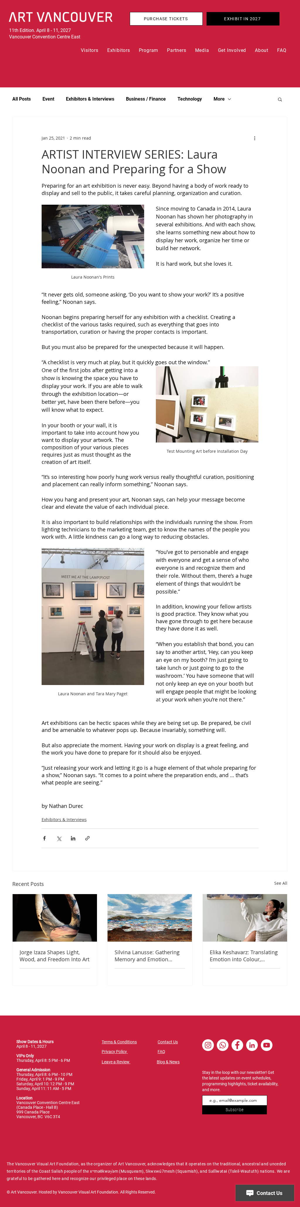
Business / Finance (146, 99)
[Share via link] (87, 838)
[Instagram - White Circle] (208, 1045)
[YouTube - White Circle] (266, 1045)
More (219, 99)
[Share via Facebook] (44, 838)
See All (280, 883)
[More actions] (254, 138)
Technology (190, 99)
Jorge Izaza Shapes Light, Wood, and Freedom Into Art (54, 956)
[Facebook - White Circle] (237, 1045)
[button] (90, 50)
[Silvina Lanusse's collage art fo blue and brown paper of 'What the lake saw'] (150, 918)
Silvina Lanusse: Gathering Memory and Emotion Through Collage (147, 956)
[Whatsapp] (223, 1045)
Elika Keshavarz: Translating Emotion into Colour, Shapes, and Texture (244, 956)
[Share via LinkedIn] (73, 838)
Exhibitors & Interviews (90, 99)
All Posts (21, 99)
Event (48, 99)
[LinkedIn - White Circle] (252, 1045)
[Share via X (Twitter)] (59, 838)
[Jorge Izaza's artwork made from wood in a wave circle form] (55, 918)
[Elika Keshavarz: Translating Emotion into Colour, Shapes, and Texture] (245, 918)
